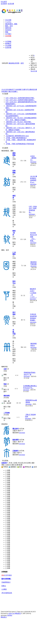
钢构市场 (8, 28)
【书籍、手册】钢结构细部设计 (16, 138)
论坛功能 (8, 20)
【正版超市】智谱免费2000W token (17, 136)
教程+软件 (14, 233)
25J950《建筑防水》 (33, 158)
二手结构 (7, 413)
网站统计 (18, 613)
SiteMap (9, 615)
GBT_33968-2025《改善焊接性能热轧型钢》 (20, 98)
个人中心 (8, 22)
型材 (5, 384)
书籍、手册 (14, 332)
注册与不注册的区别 (29, 89)
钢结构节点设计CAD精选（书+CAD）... (33, 293)
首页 (22, 63)
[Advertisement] (30, 11)
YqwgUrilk (34, 71)
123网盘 (4, 589)
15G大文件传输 (6, 89)
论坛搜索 (8, 45)
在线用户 (4, 463)
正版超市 (16, 450)
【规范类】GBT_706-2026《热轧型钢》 (19, 122)
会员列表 (8, 47)
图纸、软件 (9, 26)
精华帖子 (8, 43)
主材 (5, 369)
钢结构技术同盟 (14, 63)
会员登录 (4, 3)
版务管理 (16, 439)
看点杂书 (16, 428)
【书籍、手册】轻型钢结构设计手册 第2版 (20, 144)
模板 (6, 32)
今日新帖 (8, 41)
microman (33, 162)
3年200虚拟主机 (6, 593)
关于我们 (8, 34)
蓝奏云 (3, 586)
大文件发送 (6, 575)
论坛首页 (4, 1)
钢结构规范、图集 (11, 24)
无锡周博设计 (6, 582)
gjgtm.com (11, 613)
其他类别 (8, 30)
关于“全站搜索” (17, 89)
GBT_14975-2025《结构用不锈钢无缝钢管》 (20, 100)
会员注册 (11, 3)
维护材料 (7, 395)
